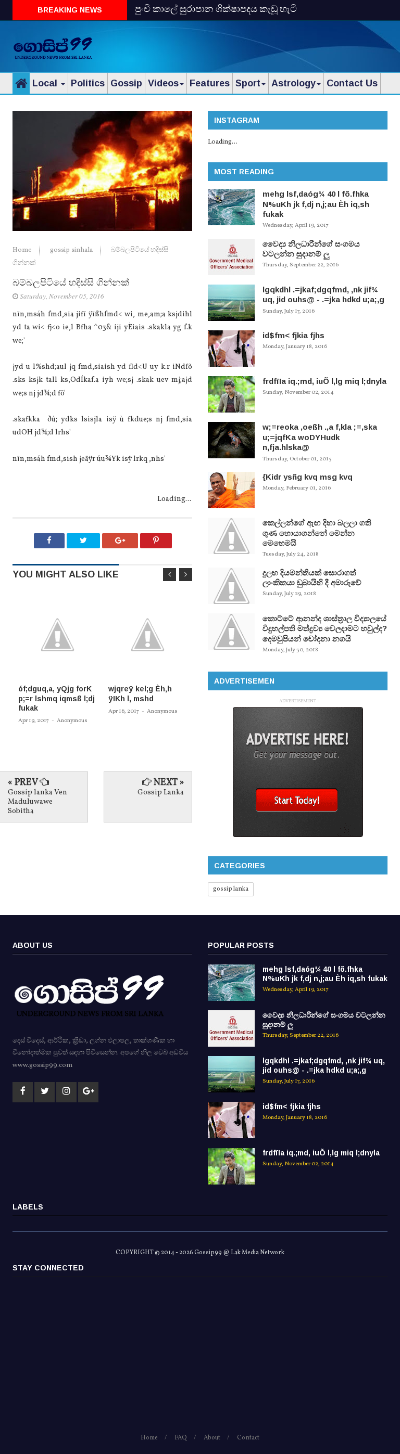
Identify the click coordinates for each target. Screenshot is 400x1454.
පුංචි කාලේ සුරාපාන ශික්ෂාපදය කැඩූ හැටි (216, 9)
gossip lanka (230, 889)
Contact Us (352, 83)
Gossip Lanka (161, 792)
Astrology (293, 83)
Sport (247, 83)
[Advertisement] (266, 44)
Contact (248, 1438)
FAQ (180, 1438)
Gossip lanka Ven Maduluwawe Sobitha (37, 802)
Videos (163, 83)
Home (22, 250)
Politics (88, 83)
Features (210, 83)
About (212, 1438)
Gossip (126, 83)
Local (46, 83)
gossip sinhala (72, 250)
